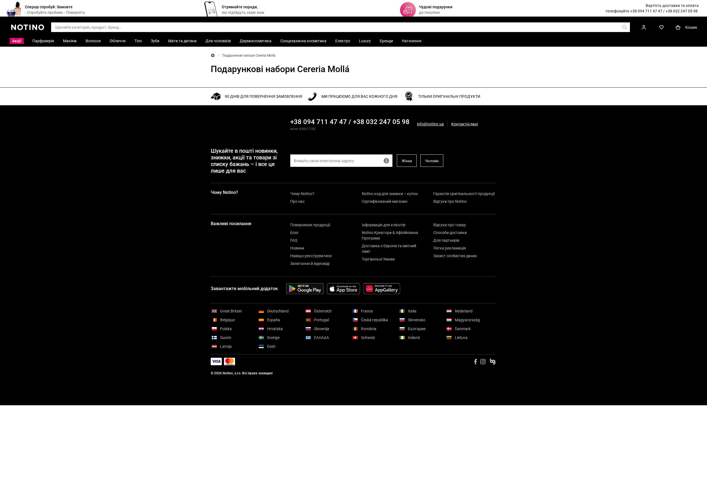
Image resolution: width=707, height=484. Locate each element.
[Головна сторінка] (213, 55)
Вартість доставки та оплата (672, 5)
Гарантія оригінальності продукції (464, 193)
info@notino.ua (430, 124)
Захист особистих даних (455, 256)
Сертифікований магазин (384, 201)
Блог (294, 232)
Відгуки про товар (449, 225)
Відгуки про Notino (450, 201)
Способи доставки (450, 232)
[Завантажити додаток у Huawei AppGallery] (381, 288)
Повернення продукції (310, 225)
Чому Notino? (302, 193)
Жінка (407, 161)
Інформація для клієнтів (383, 225)
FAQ (293, 240)
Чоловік (432, 161)
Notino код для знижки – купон (390, 193)
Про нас (297, 201)
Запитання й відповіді (309, 263)
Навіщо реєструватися (311, 256)
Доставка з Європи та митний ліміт (389, 249)
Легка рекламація (449, 248)
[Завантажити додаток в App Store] (343, 288)
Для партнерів (446, 240)
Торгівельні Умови (378, 259)
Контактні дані (464, 124)
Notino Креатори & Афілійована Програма (390, 235)
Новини (297, 248)
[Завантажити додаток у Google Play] (305, 288)
